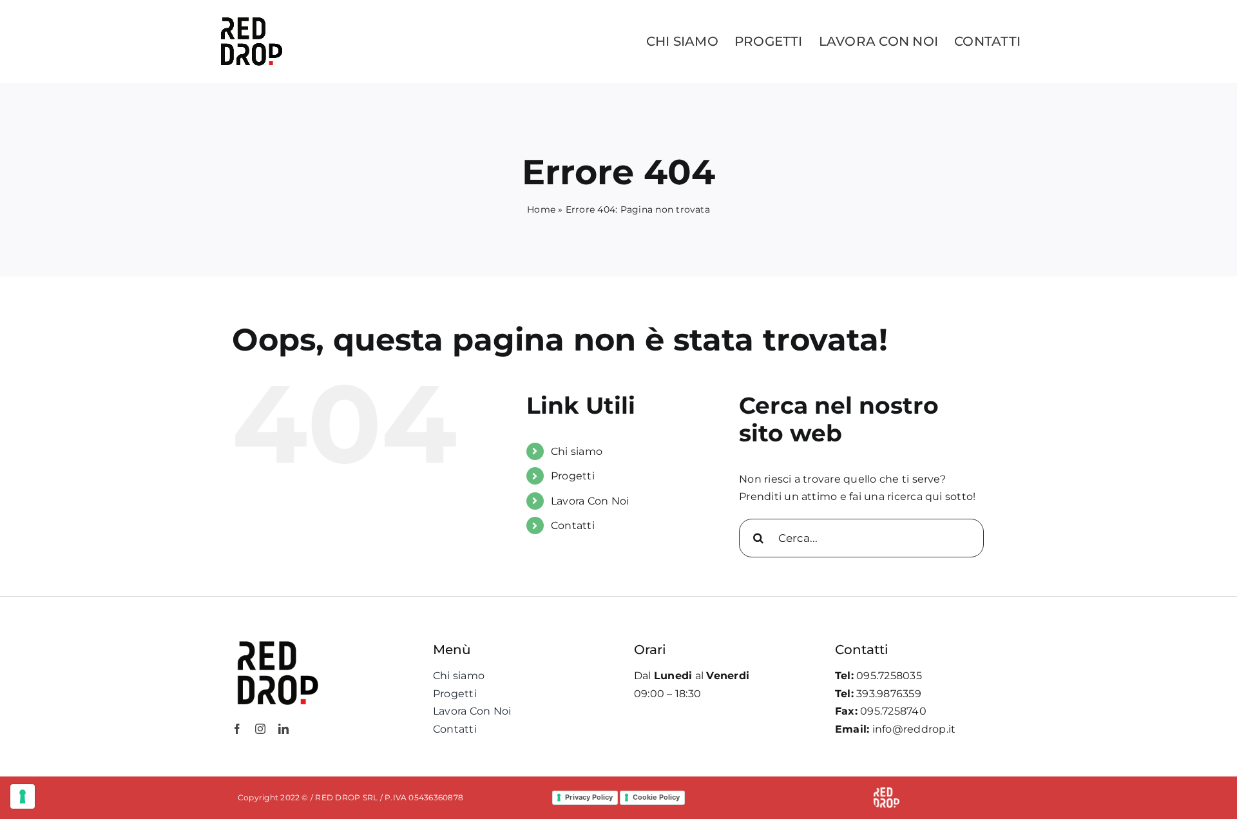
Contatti (573, 525)
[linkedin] (283, 729)
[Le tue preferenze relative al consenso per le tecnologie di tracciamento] (22, 796)
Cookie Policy (656, 797)
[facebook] (237, 729)
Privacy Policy (589, 797)
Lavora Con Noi (590, 501)
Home (541, 209)
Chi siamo (576, 451)
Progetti (573, 476)
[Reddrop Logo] (277, 640)
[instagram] (260, 729)
